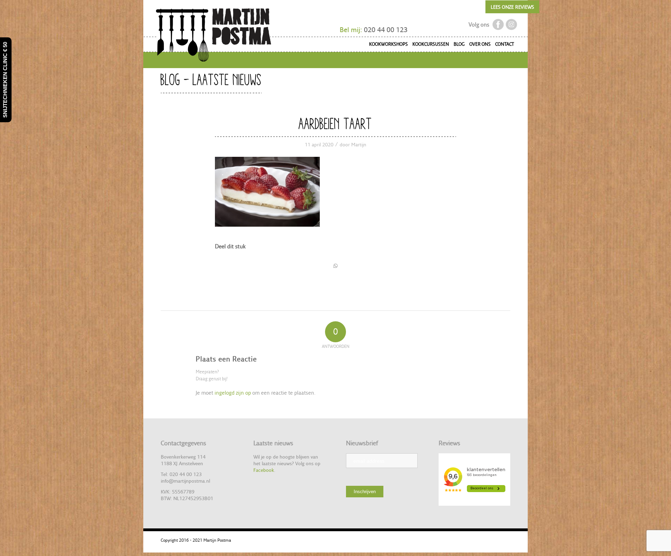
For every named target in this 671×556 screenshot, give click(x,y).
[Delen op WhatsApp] (335, 266)
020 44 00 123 (385, 29)
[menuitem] (386, 45)
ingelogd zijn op (233, 392)
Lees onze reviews (512, 7)
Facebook (263, 470)
